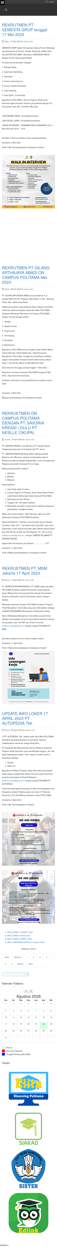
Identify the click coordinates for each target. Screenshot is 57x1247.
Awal (7, 957)
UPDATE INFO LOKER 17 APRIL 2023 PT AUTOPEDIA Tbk (25, 718)
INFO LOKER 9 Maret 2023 (18, 935)
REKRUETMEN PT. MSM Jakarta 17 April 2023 (24, 570)
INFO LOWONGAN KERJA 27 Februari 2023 (26, 942)
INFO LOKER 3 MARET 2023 (19, 939)
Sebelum (17, 957)
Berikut (20, 963)
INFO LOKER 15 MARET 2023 (20, 932)
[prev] (26, 991)
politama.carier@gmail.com (13, 535)
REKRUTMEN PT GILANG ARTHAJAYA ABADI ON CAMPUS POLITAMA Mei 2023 (25, 275)
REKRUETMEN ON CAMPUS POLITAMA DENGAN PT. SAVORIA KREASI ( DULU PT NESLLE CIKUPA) (23, 422)
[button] (49, 1)
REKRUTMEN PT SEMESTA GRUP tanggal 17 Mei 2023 (24, 29)
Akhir (31, 963)
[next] (30, 991)
